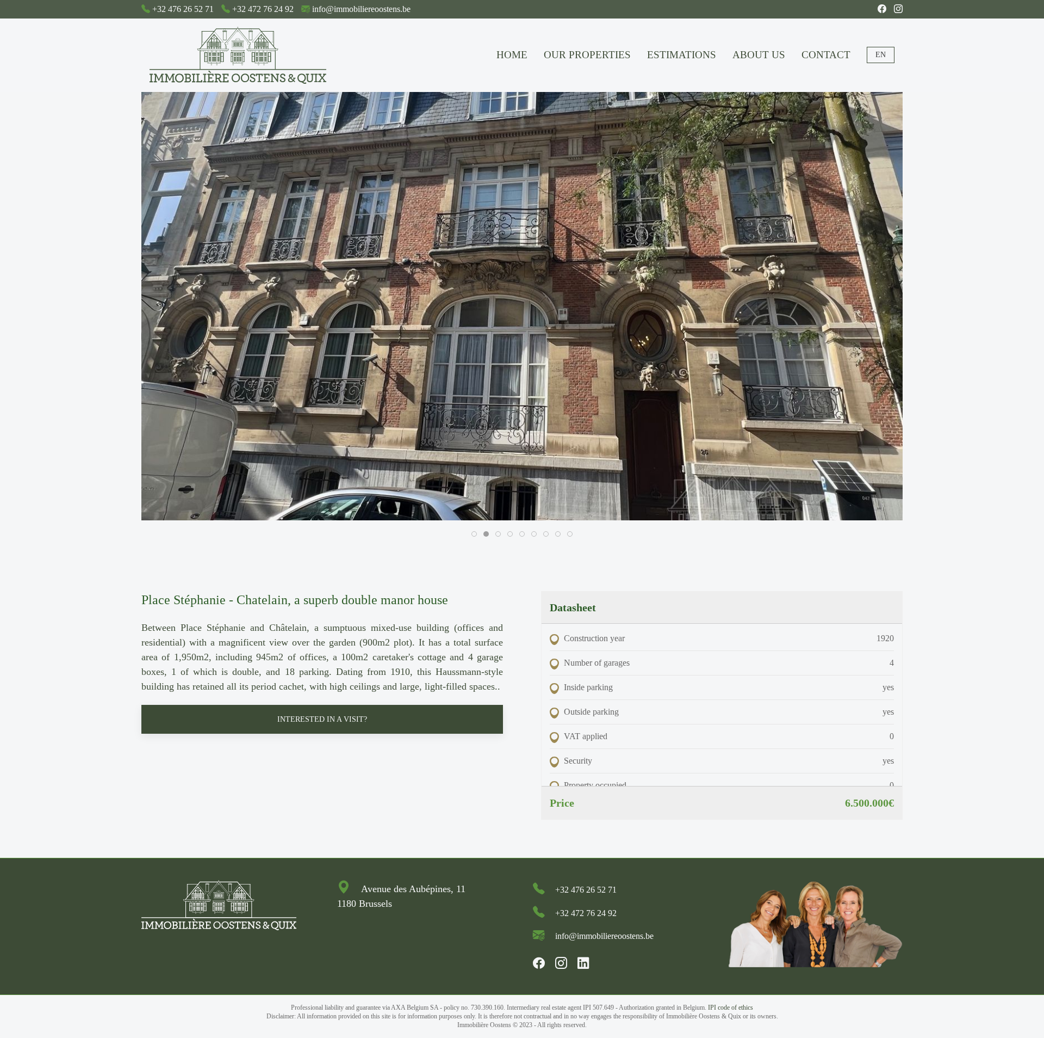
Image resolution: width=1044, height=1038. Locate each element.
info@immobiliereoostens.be (361, 9)
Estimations (681, 54)
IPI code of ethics (730, 1007)
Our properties (587, 54)
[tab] (474, 534)
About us (758, 54)
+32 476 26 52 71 (183, 9)
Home (511, 54)
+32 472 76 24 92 (263, 9)
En (880, 55)
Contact (825, 54)
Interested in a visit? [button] (322, 719)
